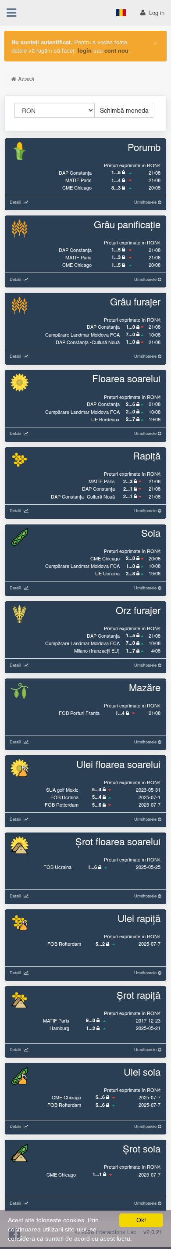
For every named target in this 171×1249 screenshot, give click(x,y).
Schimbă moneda (124, 110)
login (85, 50)
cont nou (116, 50)
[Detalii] (24, 202)
